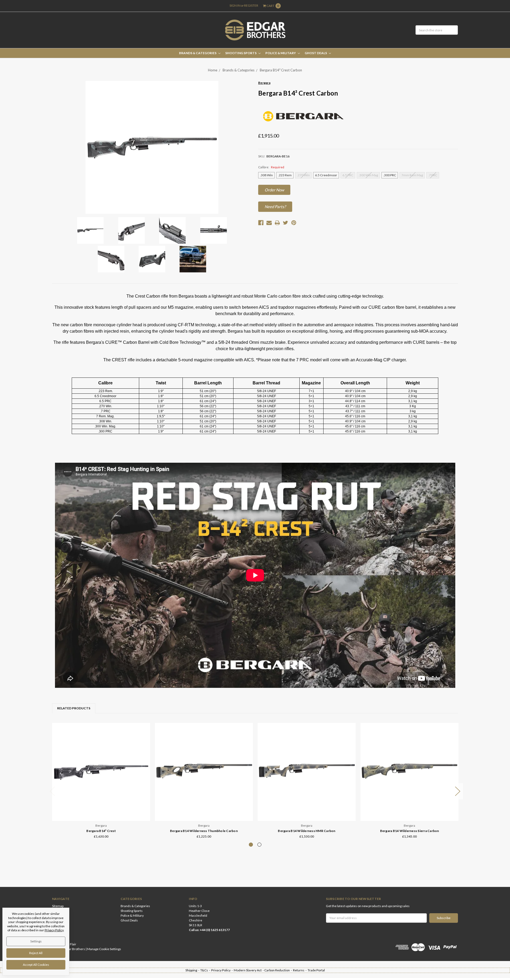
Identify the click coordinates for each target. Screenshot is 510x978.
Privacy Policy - (222, 970)
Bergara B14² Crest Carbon (281, 70)
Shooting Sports (241, 53)
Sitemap (57, 906)
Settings (36, 941)
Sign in (235, 5)
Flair (73, 944)
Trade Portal (316, 970)
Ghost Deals (316, 53)
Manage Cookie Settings (104, 949)
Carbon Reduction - (278, 970)
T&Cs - (205, 970)
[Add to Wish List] (144, 736)
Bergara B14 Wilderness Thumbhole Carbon (204, 831)
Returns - (300, 970)
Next (457, 791)
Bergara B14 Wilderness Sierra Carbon (409, 831)
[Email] (269, 222)
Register (251, 5)
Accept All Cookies (36, 965)
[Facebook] (261, 222)
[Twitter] (285, 222)
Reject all (35, 953)
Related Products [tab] (73, 708)
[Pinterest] (293, 222)
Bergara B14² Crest (101, 831)
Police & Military (280, 53)
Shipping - (192, 970)
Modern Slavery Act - (249, 970)
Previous (52, 791)
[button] (274, 190)
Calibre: (271, 167)
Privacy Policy (54, 930)
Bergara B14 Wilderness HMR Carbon (306, 831)
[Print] (277, 222)
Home (212, 70)
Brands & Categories (198, 53)
